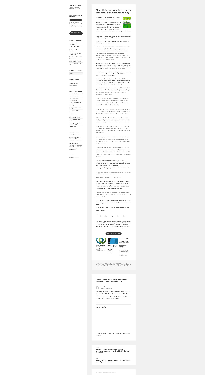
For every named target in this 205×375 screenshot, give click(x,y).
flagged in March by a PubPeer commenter (114, 38)
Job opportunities (73, 100)
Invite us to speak (73, 126)
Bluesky (113, 223)
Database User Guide (73, 83)
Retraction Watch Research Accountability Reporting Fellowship (75, 104)
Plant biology (117, 265)
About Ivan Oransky (74, 98)
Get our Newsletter (75, 20)
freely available (109, 264)
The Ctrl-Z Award (73, 114)
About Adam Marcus (74, 96)
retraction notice (114, 43)
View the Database (73, 85)
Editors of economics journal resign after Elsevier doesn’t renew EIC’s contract (75, 137)
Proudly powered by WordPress (109, 372)
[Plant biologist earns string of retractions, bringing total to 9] (101, 241)
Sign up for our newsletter (113, 233)
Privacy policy (99, 372)
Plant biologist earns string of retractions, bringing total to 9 (100, 247)
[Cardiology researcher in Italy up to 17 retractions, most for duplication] (113, 241)
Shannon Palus (108, 263)
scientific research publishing (105, 267)
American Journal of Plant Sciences (120, 263)
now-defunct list (102, 202)
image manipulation (125, 264)
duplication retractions (100, 264)
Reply (98, 301)
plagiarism (112, 265)
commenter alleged (111, 167)
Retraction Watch (75, 5)
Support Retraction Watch (76, 33)
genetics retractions (116, 264)
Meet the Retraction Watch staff (75, 93)
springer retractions (116, 267)
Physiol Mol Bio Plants (105, 265)
